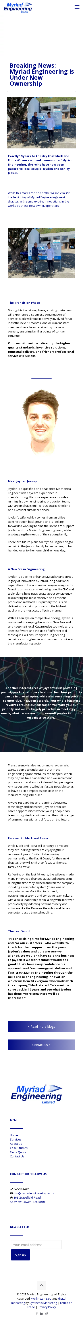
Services (15, 1139)
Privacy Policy (47, 1307)
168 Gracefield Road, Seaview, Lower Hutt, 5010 (27, 1199)
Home (14, 1135)
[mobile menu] (77, 6)
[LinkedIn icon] (41, 1313)
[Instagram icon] (46, 1313)
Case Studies (19, 1148)
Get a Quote (18, 1152)
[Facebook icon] (37, 1313)
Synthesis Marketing (43, 1303)
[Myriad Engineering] (17, 6)
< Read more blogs (41, 1026)
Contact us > (41, 1045)
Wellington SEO (41, 1299)
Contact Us (17, 1156)
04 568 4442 (21, 1189)
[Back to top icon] (41, 1285)
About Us (16, 1144)
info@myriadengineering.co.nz (33, 1193)
